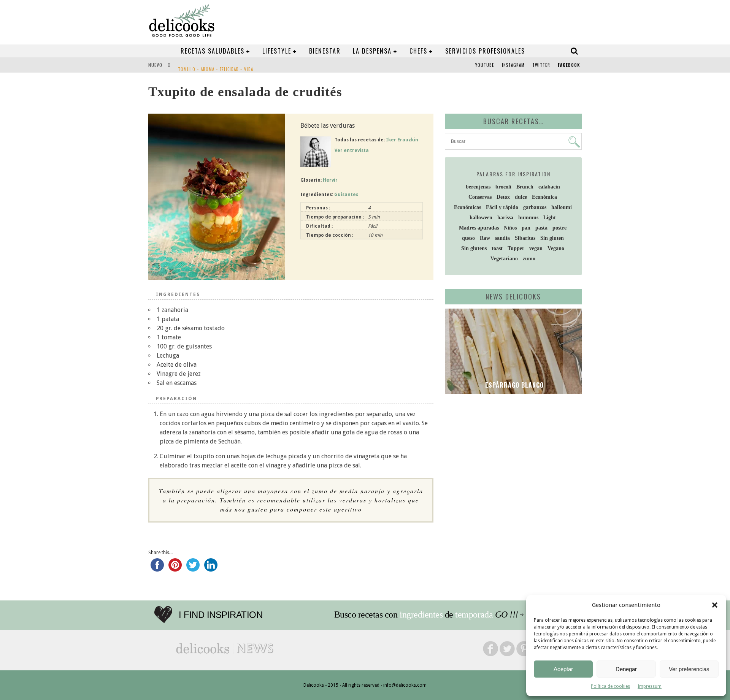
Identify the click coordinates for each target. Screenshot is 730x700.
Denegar (626, 669)
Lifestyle (276, 50)
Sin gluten (552, 238)
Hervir (330, 180)
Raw (485, 238)
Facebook (569, 65)
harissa (505, 217)
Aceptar (563, 669)
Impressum (650, 686)
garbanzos (534, 207)
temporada (474, 614)
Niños (510, 228)
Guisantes (346, 194)
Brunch (524, 187)
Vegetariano (504, 258)
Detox (503, 197)
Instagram (513, 65)
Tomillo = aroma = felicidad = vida (215, 66)
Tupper (516, 248)
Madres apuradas (479, 228)
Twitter (541, 65)
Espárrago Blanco (513, 385)
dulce (521, 197)
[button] (715, 605)
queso (468, 238)
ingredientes (421, 614)
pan (526, 228)
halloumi (561, 207)
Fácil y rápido (502, 207)
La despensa (372, 50)
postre (559, 228)
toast (497, 248)
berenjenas (478, 187)
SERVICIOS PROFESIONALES (485, 50)
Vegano (556, 248)
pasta (541, 228)
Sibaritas (525, 238)
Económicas (467, 207)
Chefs (418, 50)
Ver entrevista (352, 150)
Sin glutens (474, 248)
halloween (481, 217)
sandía (502, 238)
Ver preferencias (689, 669)
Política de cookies (610, 686)
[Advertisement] (511, 459)
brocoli (503, 187)
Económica (544, 197)
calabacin (549, 187)
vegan (536, 248)
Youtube (484, 65)
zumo (529, 258)
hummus (528, 217)
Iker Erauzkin (402, 140)
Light (549, 217)
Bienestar (325, 50)
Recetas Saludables (212, 50)
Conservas (480, 197)
